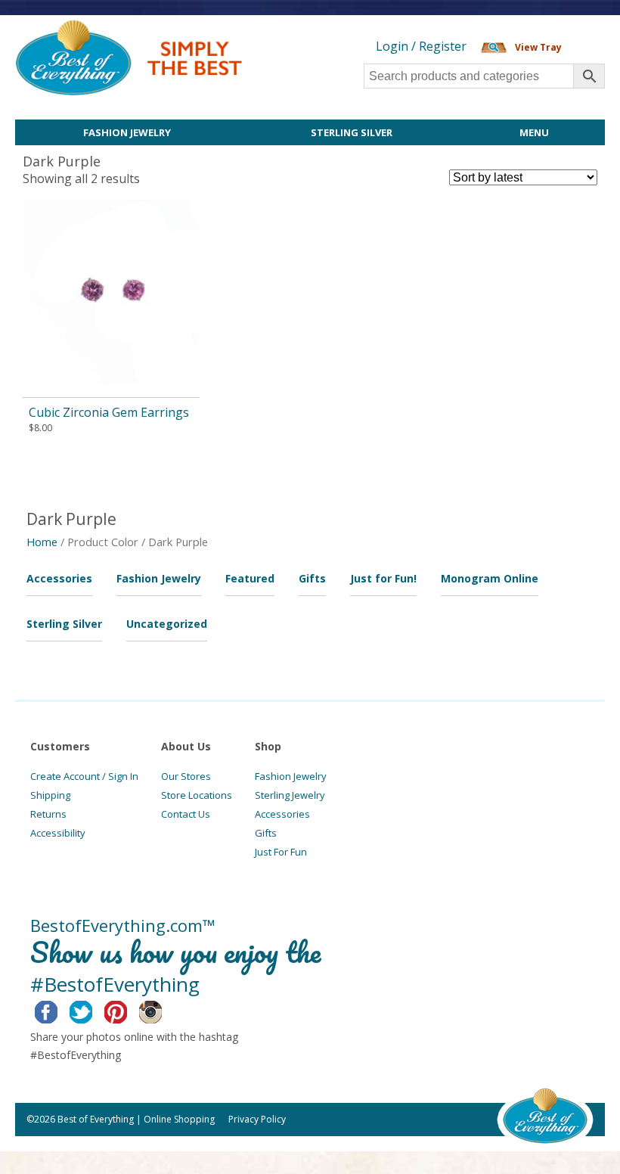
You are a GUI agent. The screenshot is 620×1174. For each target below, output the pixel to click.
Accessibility (57, 833)
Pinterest (127, 1010)
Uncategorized (166, 624)
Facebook (57, 1010)
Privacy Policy (257, 1119)
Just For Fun (281, 852)
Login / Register (421, 46)
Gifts (312, 578)
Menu (534, 132)
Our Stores (186, 776)
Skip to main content (300, 28)
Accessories (59, 578)
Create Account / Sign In (84, 776)
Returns (48, 814)
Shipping (50, 795)
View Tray (538, 47)
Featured (249, 578)
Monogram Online (489, 578)
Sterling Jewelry (290, 795)
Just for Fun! (383, 578)
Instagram (162, 1010)
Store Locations (196, 795)
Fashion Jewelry (127, 132)
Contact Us (185, 814)
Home (41, 541)
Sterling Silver (351, 132)
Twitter (92, 1010)
